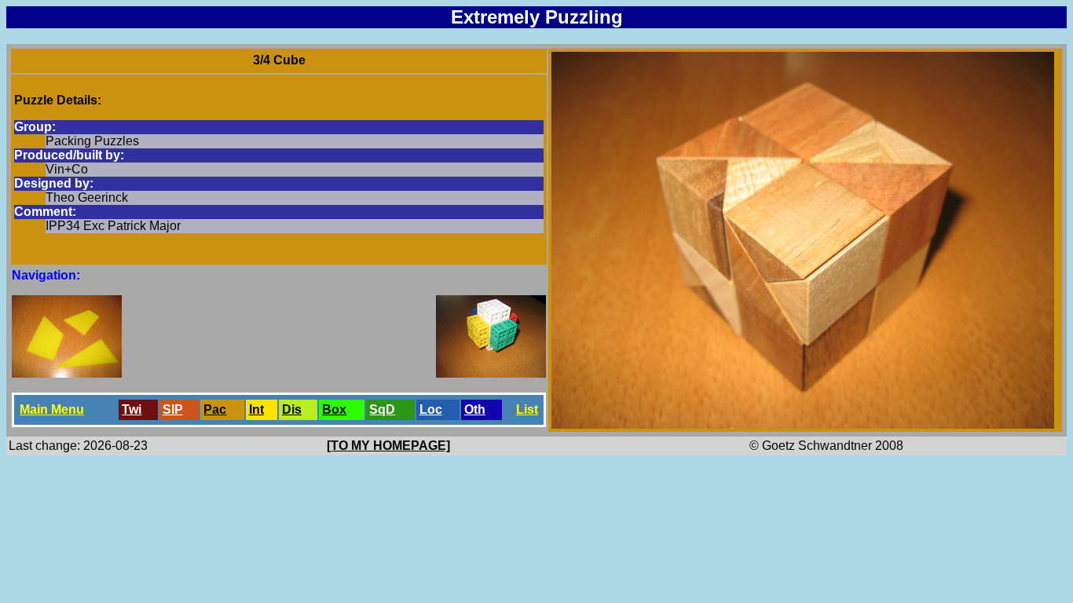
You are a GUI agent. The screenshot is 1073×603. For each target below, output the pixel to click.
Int (256, 409)
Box (334, 409)
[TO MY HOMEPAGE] (388, 445)
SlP (173, 409)
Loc (430, 409)
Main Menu (52, 409)
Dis (292, 409)
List (527, 409)
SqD (382, 409)
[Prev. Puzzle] (67, 373)
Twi (131, 409)
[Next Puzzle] (491, 373)
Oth (474, 409)
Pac (214, 409)
